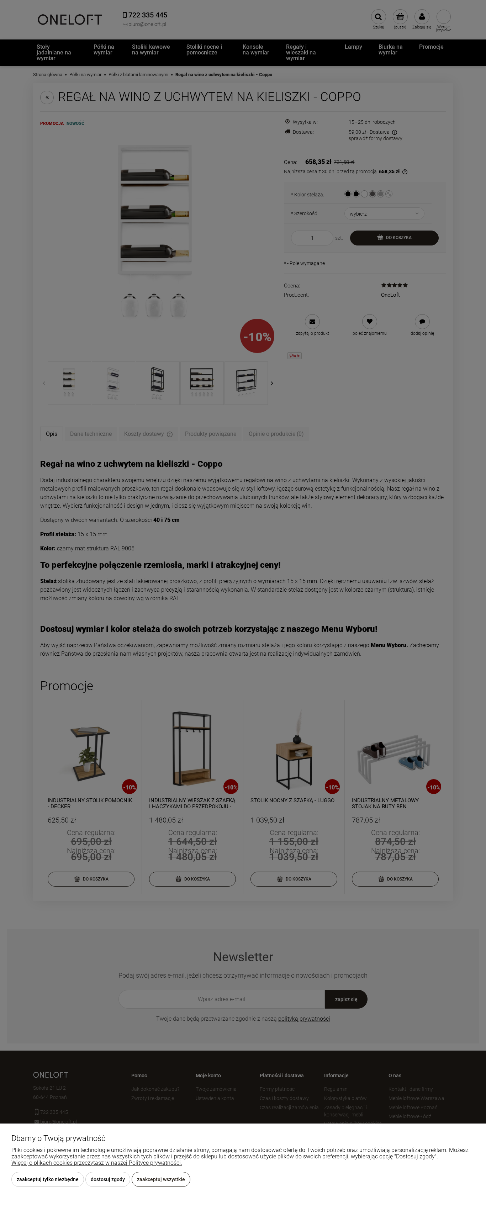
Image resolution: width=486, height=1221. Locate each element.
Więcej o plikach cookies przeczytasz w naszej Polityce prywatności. (96, 1162)
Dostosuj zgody (108, 1179)
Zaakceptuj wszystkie (161, 1179)
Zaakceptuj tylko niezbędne (48, 1179)
